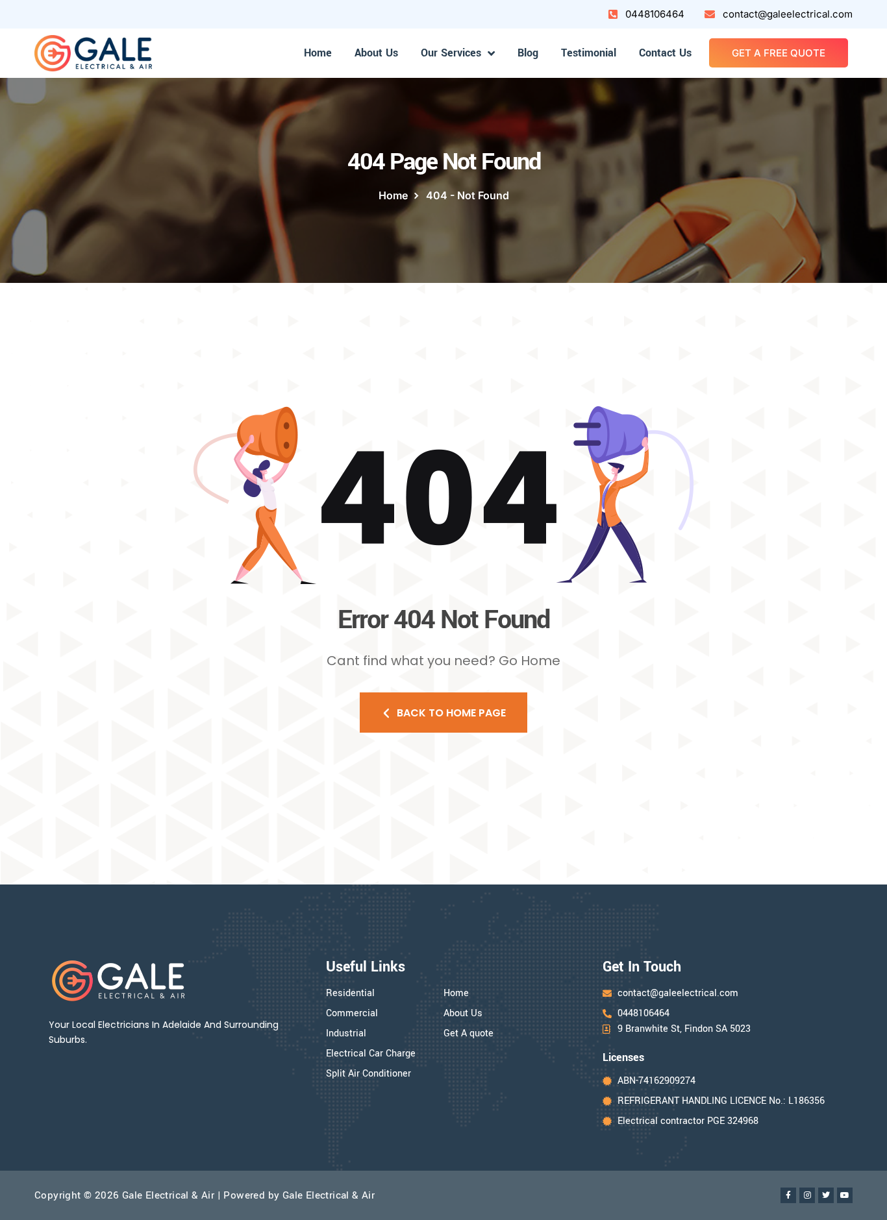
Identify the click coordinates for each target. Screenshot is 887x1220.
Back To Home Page (451, 712)
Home (318, 52)
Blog (528, 52)
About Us (376, 52)
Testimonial (588, 52)
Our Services (451, 52)
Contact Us (665, 52)
